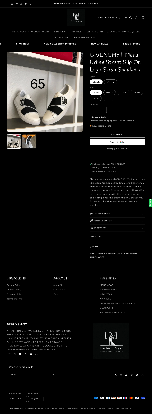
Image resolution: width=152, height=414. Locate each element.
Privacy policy (72, 408)
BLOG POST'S (107, 308)
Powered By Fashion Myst (38, 408)
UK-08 (123, 92)
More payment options (117, 148)
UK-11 (108, 98)
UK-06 (96, 92)
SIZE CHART (96, 236)
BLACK (96, 82)
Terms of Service (15, 299)
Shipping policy (104, 408)
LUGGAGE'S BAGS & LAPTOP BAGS (117, 303)
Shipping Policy (15, 294)
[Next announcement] (103, 3)
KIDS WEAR (106, 294)
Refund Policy (14, 289)
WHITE (110, 82)
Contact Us (59, 289)
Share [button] (95, 246)
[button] (20, 32)
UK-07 (109, 92)
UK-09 (136, 92)
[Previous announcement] (49, 3)
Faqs (55, 294)
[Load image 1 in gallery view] (14, 141)
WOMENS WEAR (108, 289)
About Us (58, 285)
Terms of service (88, 408)
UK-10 (96, 98)
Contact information (122, 408)
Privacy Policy (14, 285)
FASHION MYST (20, 408)
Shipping (108, 121)
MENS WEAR (106, 285)
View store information (104, 171)
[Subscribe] (53, 375)
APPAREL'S (105, 299)
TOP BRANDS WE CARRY (112, 312)
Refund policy (58, 408)
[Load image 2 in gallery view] (29, 141)
